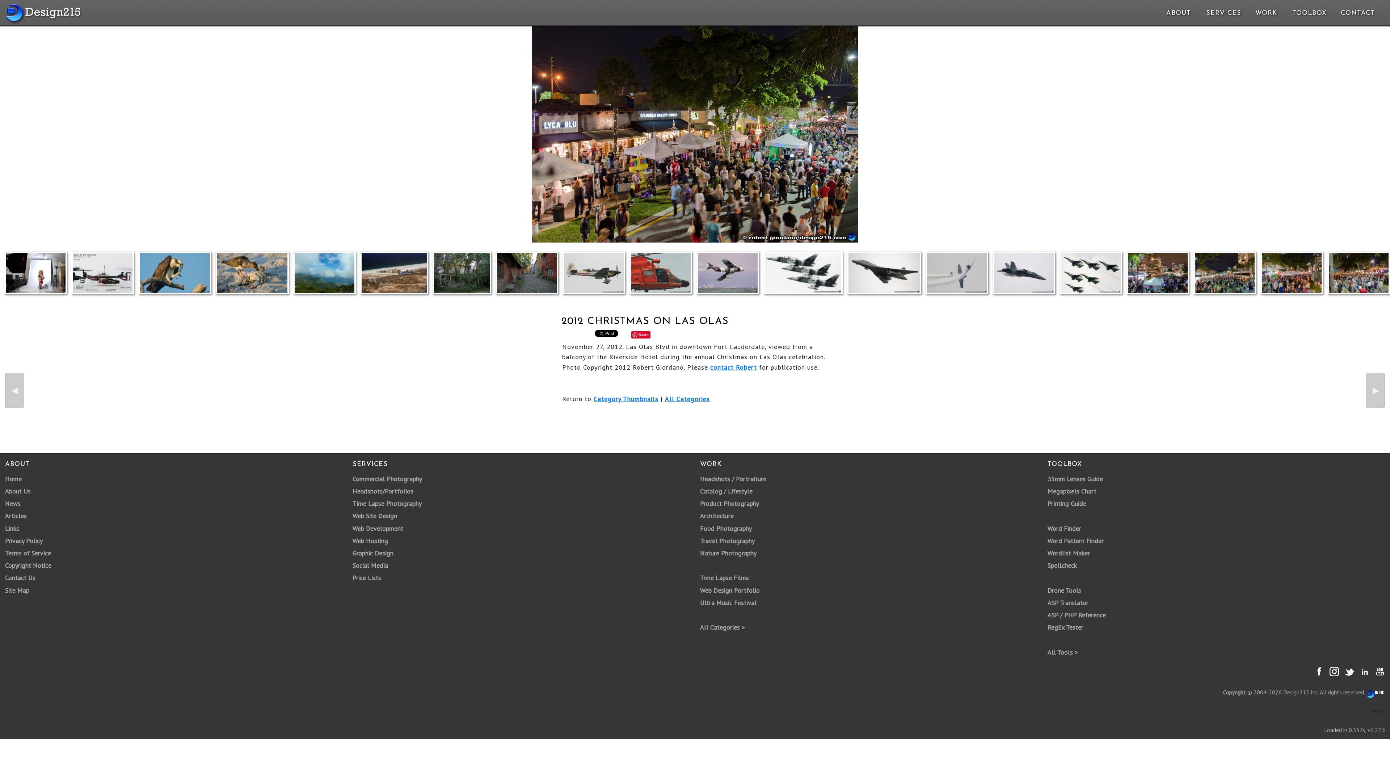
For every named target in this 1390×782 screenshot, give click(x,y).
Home (13, 479)
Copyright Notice (28, 565)
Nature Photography (728, 553)
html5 (1377, 711)
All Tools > (1063, 652)
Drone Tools (1064, 590)
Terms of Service (28, 553)
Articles (16, 516)
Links (12, 528)
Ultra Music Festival (728, 602)
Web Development (378, 528)
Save (644, 334)
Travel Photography (727, 541)
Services (1223, 13)
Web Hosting (370, 541)
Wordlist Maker (1069, 553)
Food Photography (726, 528)
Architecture (717, 516)
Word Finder (1064, 528)
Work (1266, 13)
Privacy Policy (24, 541)
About (1178, 13)
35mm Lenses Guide (1075, 479)
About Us (18, 491)
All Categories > (722, 627)
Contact (1357, 13)
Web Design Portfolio (730, 590)
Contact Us (20, 577)
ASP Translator (1068, 602)
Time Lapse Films (724, 577)
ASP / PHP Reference (1077, 615)
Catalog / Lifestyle (726, 491)
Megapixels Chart (1072, 491)
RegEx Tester (1065, 627)
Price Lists (367, 577)
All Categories (687, 399)
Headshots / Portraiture (733, 479)
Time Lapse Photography (387, 503)
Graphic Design (373, 553)
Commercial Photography (387, 479)
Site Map (17, 590)
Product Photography (729, 503)
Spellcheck (1062, 565)
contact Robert (733, 367)
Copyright (1234, 692)
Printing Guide (1067, 503)
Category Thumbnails (626, 399)
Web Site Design (375, 516)
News (13, 503)
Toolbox (1309, 13)
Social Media (370, 565)
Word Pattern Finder (1076, 541)
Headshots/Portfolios (383, 491)
